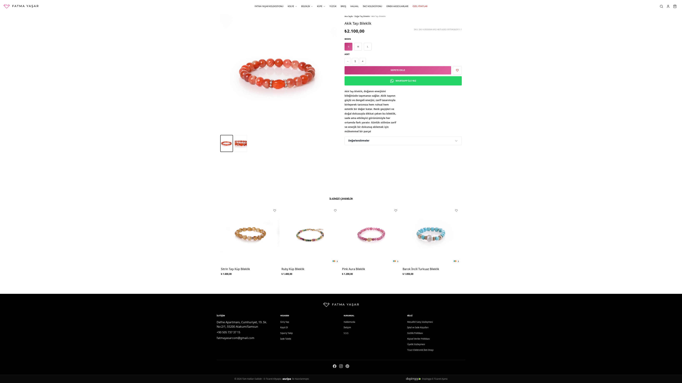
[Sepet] (675, 6)
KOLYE (291, 6)
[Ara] (662, 6)
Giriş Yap (284, 321)
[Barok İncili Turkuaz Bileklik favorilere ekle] (456, 210)
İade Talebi (285, 338)
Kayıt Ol (284, 327)
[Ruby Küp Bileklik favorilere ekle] (335, 210)
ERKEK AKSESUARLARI (397, 6)
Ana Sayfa (349, 16)
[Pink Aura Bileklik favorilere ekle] (396, 210)
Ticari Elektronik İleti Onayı (420, 349)
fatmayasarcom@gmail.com (235, 338)
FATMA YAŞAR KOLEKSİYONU (269, 6)
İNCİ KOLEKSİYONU (372, 6)
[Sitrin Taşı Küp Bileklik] (250, 235)
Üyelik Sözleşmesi (416, 344)
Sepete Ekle (398, 70)
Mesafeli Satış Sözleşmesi (420, 321)
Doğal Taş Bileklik (362, 16)
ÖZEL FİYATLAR (420, 6)
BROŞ (343, 6)
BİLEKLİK (305, 6)
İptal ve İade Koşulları (418, 327)
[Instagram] (341, 366)
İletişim (347, 327)
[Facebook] (334, 366)
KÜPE (319, 6)
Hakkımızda (349, 321)
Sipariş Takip (286, 333)
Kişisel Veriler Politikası (418, 338)
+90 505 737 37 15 (228, 332)
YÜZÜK (332, 6)
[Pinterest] (347, 366)
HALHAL (354, 6)
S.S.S (346, 333)
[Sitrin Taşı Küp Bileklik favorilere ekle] (275, 210)
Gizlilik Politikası (415, 333)
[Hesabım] (668, 6)
